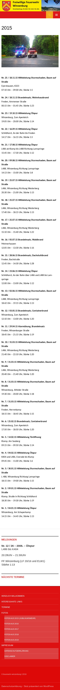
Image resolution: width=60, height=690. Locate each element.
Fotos (4, 613)
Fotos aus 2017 (11, 629)
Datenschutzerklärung (16, 651)
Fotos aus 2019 (11, 640)
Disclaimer (9, 656)
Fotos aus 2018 (11, 635)
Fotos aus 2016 (11, 624)
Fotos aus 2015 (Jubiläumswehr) (20, 618)
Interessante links (11, 602)
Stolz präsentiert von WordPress (39, 686)
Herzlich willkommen (12, 596)
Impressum (7, 645)
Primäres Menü (56, 14)
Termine (5, 607)
